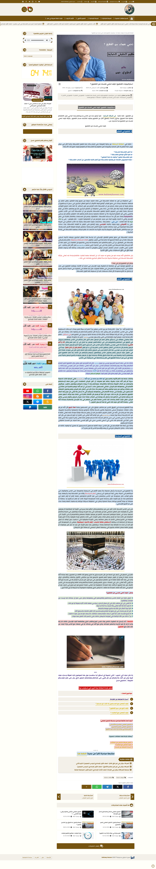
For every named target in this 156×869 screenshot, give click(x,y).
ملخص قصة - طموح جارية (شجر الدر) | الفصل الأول (37, 263)
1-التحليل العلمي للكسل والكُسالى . (121, 724)
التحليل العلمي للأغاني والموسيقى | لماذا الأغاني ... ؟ (70, 812)
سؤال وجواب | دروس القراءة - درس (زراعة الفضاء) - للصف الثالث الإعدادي (37, 318)
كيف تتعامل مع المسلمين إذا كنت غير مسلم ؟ (112, 703)
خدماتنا (85, 2)
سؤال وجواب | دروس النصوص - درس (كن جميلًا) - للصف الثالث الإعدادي (37, 300)
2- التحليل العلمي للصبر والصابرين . (122, 726)
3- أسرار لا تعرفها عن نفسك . (123, 747)
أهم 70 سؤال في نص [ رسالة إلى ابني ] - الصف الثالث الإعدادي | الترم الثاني (37, 104)
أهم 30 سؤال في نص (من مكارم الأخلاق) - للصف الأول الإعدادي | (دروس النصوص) (103, 767)
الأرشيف (93, 2)
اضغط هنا (82, 754)
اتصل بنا (123, 2)
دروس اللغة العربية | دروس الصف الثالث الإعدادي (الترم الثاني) (34, 116)
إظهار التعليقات (93, 846)
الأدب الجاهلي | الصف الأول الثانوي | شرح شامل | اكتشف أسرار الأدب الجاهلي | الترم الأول (103, 24)
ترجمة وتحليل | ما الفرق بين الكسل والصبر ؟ (71, 823)
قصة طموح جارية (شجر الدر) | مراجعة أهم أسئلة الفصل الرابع (37, 355)
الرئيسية (49, 857)
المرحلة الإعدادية (94, 18)
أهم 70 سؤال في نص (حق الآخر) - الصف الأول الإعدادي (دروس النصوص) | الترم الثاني (102, 763)
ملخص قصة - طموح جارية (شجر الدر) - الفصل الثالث (37, 244)
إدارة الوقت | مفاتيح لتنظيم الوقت (71, 833)
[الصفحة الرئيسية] (131, 18)
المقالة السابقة (118, 144)
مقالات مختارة (108, 777)
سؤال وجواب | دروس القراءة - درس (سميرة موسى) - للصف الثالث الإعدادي (37, 336)
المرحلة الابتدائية (106, 18)
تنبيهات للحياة (121, 33)
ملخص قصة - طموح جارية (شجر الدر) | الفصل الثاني (37, 226)
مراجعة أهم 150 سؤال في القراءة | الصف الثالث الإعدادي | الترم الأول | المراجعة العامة (101, 770)
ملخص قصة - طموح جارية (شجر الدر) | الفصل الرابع (37, 207)
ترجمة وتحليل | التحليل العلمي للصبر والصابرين (110, 823)
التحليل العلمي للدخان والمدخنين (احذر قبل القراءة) (110, 812)
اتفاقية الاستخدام (102, 2)
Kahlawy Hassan (107, 857)
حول (43, 857)
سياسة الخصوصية (114, 2)
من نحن (130, 2)
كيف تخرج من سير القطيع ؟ (118, 708)
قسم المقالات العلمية (121, 18)
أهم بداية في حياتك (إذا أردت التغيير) (110, 833)
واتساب (79, 2)
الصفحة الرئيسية (129, 33)
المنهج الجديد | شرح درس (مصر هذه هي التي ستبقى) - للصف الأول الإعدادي (53, 24)
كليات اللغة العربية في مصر (54, 18)
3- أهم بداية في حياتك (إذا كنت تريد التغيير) (119, 729)
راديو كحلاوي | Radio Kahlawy (68, 2)
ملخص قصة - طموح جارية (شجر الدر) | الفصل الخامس (37, 281)
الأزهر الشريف (70, 18)
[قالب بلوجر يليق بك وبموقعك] (132, 857)
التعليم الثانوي (81, 18)
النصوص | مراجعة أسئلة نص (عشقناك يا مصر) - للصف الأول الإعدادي (37, 373)
